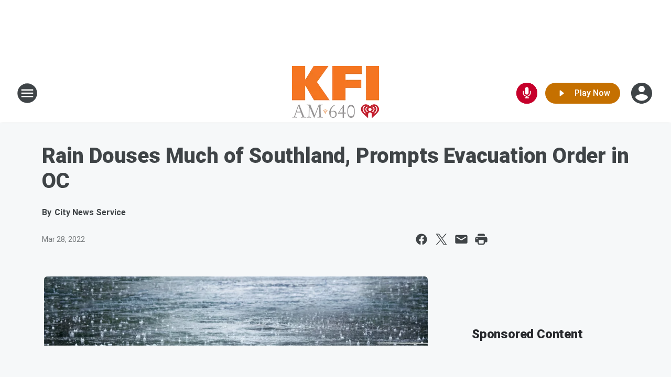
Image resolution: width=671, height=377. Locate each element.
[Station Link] (335, 93)
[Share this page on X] (441, 239)
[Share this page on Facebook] (421, 239)
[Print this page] (481, 239)
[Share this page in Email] (461, 239)
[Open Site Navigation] (27, 93)
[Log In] (642, 93)
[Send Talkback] (526, 93)
